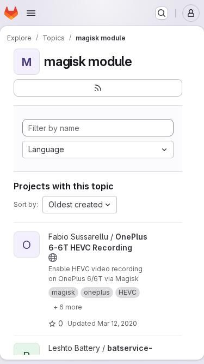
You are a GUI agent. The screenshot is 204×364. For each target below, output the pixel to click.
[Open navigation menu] (31, 13)
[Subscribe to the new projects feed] (98, 88)
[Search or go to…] (161, 13)
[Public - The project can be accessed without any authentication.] (52, 257)
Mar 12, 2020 (117, 323)
